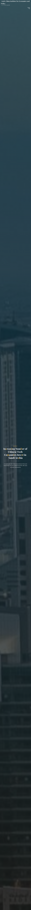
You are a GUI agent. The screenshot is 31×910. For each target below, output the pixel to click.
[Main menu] (28, 8)
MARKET (15, 446)
